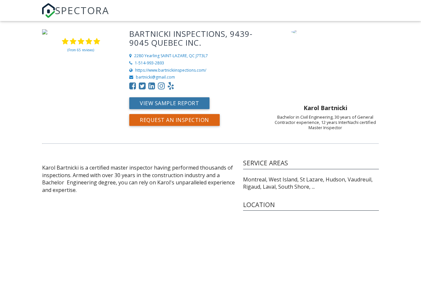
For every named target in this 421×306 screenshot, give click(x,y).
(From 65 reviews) (80, 50)
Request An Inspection (174, 120)
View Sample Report (169, 103)
